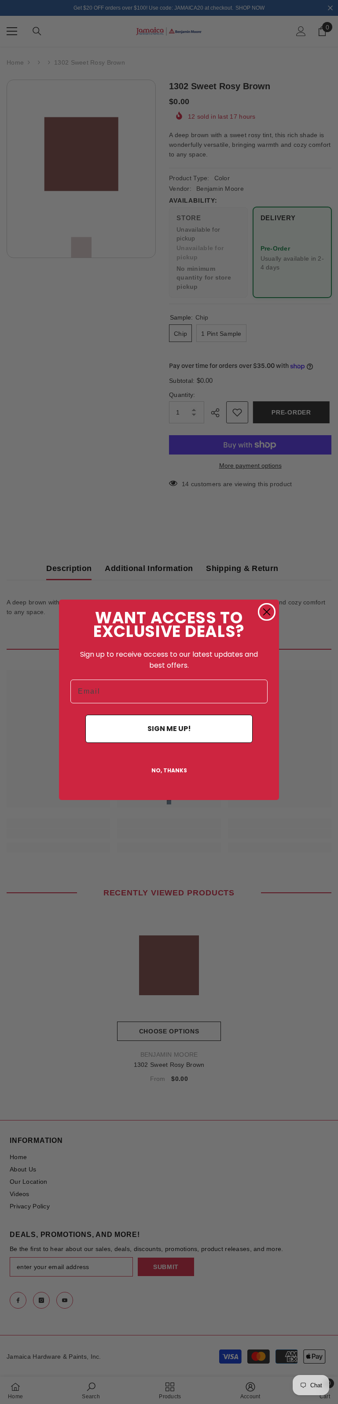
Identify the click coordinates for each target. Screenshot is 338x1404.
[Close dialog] (267, 612)
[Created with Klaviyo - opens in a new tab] (169, 802)
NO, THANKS (169, 770)
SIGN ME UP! (169, 729)
